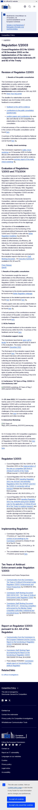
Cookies (4, 760)
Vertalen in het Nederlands (15, 25)
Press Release (7, 265)
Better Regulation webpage (22, 294)
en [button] (25, 6)
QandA (4, 267)
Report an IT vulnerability (10, 752)
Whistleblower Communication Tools (14, 722)
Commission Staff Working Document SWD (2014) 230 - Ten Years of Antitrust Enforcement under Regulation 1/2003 (21, 595)
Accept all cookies (16, 799)
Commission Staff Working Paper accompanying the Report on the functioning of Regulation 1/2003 (18, 652)
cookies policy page (15, 788)
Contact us (5, 749)
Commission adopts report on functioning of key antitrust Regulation (20, 663)
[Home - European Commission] (6, 6)
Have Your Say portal (14, 94)
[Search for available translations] (31, 117)
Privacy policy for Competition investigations (17, 718)
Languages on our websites (11, 756)
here (7, 132)
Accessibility (6, 772)
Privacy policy (6, 764)
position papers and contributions (18, 116)
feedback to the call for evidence (18, 107)
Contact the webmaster (10, 714)
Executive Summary (26, 259)
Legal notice (6, 768)
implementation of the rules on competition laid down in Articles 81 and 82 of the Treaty (21, 468)
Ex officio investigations (10, 675)
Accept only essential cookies (21, 805)
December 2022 (15, 347)
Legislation (7, 40)
